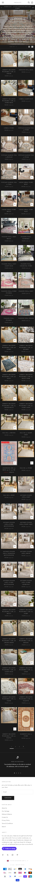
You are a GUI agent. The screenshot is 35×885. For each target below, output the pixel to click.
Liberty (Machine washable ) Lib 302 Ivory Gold (26, 405)
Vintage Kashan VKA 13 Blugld (9, 156)
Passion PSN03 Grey (26, 291)
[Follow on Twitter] (8, 855)
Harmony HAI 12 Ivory (26, 735)
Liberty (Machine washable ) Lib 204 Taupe (9, 698)
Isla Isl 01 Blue (9, 495)
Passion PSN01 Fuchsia (9, 319)
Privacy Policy (6, 820)
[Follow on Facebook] (3, 855)
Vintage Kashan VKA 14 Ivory (26, 128)
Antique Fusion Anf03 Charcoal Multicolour (9, 553)
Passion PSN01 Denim (26, 318)
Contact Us (5, 817)
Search (4, 826)
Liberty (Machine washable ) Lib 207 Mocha (26, 640)
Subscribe (8, 798)
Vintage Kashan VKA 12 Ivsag (26, 156)
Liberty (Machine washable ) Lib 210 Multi (9, 611)
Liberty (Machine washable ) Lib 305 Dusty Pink (26, 376)
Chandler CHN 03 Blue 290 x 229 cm (9, 468)
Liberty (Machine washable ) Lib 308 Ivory (9, 347)
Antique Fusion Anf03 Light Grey (26, 523)
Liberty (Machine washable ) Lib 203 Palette (26, 698)
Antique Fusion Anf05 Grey (26, 496)
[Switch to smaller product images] (32, 47)
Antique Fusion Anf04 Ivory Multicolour (9, 524)
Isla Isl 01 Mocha (8, 432)
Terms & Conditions (7, 823)
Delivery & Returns (7, 814)
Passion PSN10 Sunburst (26, 237)
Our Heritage (5, 811)
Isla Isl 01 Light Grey (26, 433)
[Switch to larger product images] (29, 47)
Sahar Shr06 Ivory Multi (9, 210)
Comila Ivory (9, 128)
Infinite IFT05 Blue (26, 69)
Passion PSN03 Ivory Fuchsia (9, 292)
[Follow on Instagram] (12, 855)
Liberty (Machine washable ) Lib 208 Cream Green (9, 640)
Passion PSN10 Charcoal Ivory (26, 264)
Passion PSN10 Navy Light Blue (9, 264)
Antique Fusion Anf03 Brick (26, 552)
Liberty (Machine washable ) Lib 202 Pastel (9, 735)
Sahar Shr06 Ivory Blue (26, 210)
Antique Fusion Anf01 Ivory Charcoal (26, 582)
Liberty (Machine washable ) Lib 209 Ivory (26, 611)
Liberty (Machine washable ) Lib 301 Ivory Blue (9, 100)
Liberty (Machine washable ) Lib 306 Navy (9, 376)
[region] (17, 763)
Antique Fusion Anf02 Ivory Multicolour (9, 582)
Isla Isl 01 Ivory (26, 468)
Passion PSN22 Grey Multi (9, 237)
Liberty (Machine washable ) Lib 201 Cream (9, 71)
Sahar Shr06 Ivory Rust (26, 183)
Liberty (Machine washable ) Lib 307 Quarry (26, 347)
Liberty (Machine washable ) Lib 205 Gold (26, 669)
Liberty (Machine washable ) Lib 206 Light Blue (9, 669)
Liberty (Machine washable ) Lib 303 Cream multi (9, 405)
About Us (4, 808)
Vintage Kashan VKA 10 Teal (9, 183)
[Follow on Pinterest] (17, 855)
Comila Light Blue (26, 99)
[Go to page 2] (23, 746)
